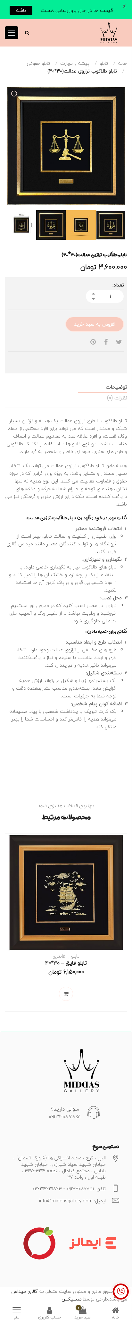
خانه (122, 63)
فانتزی (59, 956)
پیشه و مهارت (74, 63)
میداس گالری (19, 544)
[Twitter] (119, 342)
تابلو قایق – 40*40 (66, 963)
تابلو (104, 63)
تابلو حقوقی (38, 63)
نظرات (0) (117, 398)
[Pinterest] (93, 342)
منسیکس (72, 1299)
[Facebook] (106, 342)
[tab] (66, 387)
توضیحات (116, 387)
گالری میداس (24, 1291)
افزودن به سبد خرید (94, 324)
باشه (21, 10)
